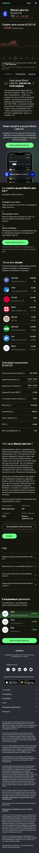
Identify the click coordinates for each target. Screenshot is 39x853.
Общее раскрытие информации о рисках (14, 809)
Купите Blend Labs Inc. (19, 145)
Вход (29, 3)
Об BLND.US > (20, 74)
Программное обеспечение (19, 527)
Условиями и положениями (10, 797)
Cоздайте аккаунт (7, 63)
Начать (9, 536)
